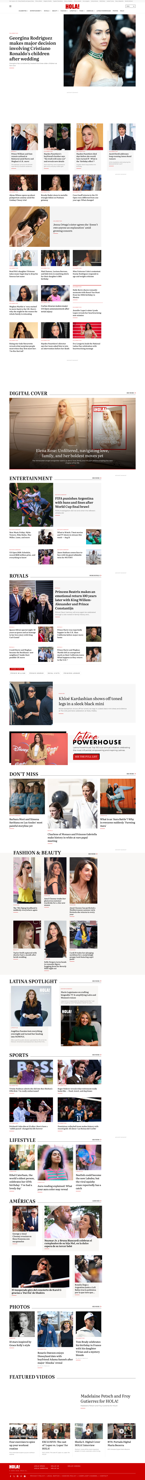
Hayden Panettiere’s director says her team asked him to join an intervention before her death (55, 346)
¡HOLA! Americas (41, 1468)
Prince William (18, 673)
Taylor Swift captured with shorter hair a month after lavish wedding (25, 954)
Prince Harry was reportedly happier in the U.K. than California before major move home (70, 633)
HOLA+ (122, 11)
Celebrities (23, 11)
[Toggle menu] (10, 6)
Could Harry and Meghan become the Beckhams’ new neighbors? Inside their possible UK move (21, 654)
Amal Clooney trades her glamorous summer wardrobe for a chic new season (55, 901)
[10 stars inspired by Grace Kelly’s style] (22, 1324)
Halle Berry (102, 1)
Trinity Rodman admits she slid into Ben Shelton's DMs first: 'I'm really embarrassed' (30, 1089)
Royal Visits (54, 673)
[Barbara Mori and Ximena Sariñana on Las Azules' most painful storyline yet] (27, 796)
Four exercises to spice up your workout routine (22, 1445)
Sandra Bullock (129, 1)
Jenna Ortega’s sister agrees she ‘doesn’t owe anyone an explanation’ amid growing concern (75, 227)
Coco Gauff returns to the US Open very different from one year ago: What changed (85, 197)
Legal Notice (53, 1476)
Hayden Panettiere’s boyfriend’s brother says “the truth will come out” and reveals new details (55, 157)
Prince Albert (38, 1)
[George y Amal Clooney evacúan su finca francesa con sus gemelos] (25, 1218)
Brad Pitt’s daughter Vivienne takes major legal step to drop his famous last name (23, 274)
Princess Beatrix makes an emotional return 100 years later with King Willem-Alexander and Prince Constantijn (75, 599)
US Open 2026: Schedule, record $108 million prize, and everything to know (22, 555)
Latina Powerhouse (104, 11)
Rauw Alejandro (119, 1)
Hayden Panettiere (58, 1)
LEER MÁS (96, 1201)
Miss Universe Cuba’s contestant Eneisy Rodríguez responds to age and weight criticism (86, 274)
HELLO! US (55, 1468)
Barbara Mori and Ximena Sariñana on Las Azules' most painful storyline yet (25, 822)
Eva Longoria (86, 1)
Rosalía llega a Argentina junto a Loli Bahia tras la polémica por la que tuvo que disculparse (85, 1289)
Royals (46, 11)
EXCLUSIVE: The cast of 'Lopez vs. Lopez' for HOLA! (55, 1445)
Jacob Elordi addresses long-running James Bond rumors (120, 156)
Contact (104, 1476)
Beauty (54, 11)
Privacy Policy (37, 1476)
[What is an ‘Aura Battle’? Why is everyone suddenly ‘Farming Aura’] (118, 796)
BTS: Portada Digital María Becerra (119, 1443)
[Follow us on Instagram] (18, 1476)
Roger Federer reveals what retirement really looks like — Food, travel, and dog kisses (77, 1089)
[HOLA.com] (72, 6)
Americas (90, 11)
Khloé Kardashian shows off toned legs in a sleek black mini (90, 700)
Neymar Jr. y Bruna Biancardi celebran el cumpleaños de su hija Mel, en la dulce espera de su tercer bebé (68, 1243)
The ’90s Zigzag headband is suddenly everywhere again (25, 909)
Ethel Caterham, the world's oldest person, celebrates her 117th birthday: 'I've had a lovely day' (22, 1181)
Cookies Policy (69, 1476)
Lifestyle (73, 11)
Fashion (63, 11)
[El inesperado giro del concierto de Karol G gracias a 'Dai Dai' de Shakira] (40, 1271)
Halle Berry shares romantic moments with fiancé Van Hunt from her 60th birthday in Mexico (86, 294)
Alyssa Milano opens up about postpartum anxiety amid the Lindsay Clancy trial (22, 197)
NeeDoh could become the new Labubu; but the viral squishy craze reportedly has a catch (88, 1181)
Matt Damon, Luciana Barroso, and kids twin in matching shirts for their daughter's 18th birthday (55, 275)
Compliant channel (88, 1476)
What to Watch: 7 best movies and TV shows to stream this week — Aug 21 (70, 535)
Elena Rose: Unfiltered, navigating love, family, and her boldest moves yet (72, 452)
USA (128, 6)
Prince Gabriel (77, 1)
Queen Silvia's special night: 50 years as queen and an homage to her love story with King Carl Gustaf (22, 633)
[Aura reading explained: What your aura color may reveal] (55, 1162)
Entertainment (35, 11)
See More (130, 393)
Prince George (36, 673)
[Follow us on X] (14, 1476)
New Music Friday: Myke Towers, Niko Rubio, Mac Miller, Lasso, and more (20, 535)
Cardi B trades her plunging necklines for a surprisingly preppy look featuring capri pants (82, 955)
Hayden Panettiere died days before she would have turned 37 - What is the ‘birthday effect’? (86, 157)
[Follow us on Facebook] (11, 1476)
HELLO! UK (55, 1466)
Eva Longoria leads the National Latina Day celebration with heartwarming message (86, 346)
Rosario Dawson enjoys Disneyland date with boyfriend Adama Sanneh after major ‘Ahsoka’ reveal (55, 1357)
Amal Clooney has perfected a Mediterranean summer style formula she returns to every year (82, 911)
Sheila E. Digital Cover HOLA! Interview (87, 1443)
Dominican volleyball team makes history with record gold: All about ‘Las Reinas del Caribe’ (78, 1127)
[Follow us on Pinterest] (21, 1476)
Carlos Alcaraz (94, 1)
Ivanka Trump (110, 1)
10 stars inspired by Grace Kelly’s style (20, 1343)
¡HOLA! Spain (39, 1466)
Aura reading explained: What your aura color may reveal (55, 1187)
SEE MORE (96, 478)
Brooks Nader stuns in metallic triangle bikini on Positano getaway (54, 197)
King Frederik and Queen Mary (26, 1)
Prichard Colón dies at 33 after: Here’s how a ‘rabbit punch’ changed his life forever (28, 1127)
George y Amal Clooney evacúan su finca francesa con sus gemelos (22, 1237)
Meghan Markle (48, 1)
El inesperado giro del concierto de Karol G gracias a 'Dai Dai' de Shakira (36, 1291)
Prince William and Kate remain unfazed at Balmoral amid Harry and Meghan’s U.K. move (22, 157)
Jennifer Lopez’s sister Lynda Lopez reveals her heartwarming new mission (87, 313)
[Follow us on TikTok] (25, 1476)
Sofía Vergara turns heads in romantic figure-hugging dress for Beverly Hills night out (55, 965)
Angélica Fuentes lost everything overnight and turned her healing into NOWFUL (27, 1033)
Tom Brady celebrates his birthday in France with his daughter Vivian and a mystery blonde (88, 1348)
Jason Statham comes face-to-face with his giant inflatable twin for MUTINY (70, 555)
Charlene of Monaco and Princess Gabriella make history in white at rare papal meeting (72, 837)
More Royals (94, 575)
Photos (115, 11)
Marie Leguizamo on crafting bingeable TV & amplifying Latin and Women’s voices (78, 995)
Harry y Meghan (68, 1)
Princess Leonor (72, 673)
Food (81, 11)
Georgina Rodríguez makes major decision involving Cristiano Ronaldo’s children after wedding (32, 48)
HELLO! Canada (74, 1466)
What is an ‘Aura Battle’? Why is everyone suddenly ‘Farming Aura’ (117, 822)
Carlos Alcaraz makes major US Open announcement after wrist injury (55, 308)
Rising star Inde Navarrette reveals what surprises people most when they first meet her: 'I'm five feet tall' (22, 347)
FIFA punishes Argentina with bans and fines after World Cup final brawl (74, 502)
